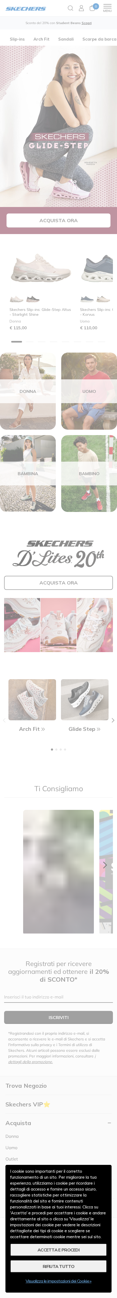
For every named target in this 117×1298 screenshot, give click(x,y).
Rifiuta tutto (58, 1266)
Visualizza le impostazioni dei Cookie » (58, 1281)
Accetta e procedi (58, 1250)
